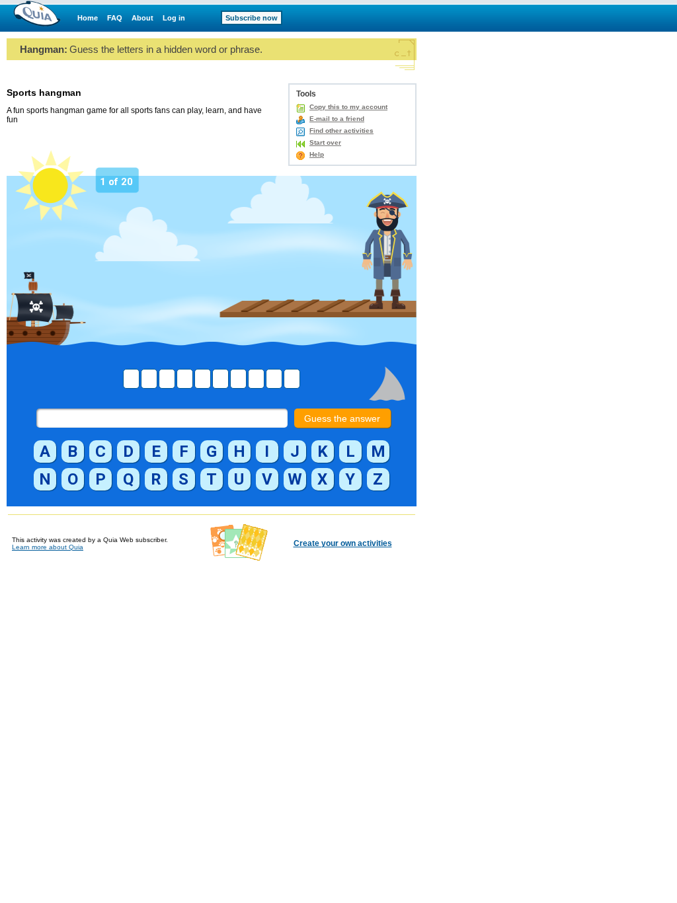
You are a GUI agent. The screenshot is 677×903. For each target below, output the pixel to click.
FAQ (114, 18)
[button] (45, 451)
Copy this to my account (348, 106)
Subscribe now (251, 18)
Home (87, 18)
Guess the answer (342, 418)
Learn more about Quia (47, 547)
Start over (325, 142)
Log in (174, 18)
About (142, 18)
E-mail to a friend (336, 118)
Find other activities (341, 130)
